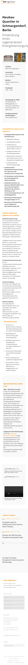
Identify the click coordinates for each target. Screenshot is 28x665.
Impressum (10, 660)
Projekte (6, 597)
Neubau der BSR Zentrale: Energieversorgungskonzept (12, 536)
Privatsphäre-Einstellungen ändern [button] (16, 662)
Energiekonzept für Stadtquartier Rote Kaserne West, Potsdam (12, 524)
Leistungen (7, 604)
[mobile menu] (26, 2)
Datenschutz (17, 660)
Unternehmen (8, 601)
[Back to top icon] (25, 662)
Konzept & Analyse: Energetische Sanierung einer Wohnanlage (13, 560)
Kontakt (6, 608)
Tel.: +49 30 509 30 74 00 (11, 628)
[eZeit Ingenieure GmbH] (8, 2)
